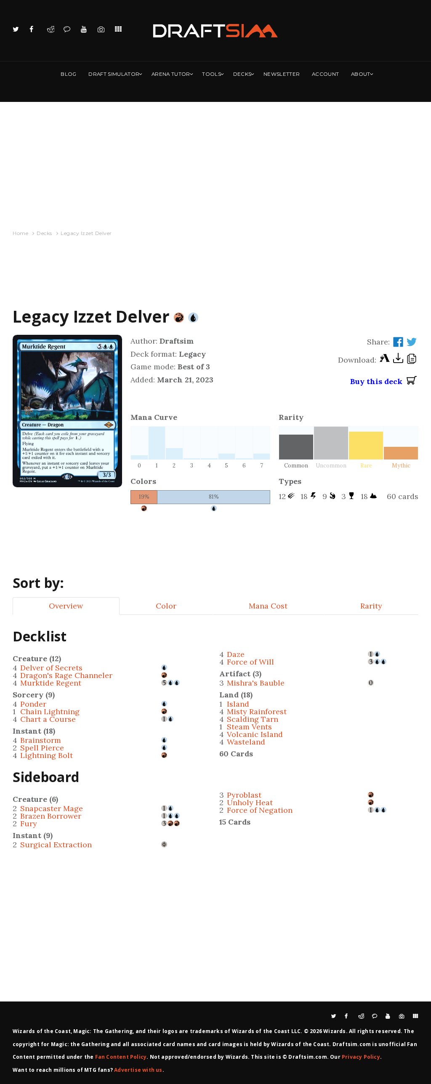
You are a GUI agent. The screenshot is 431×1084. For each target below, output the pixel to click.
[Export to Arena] (385, 360)
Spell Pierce (42, 748)
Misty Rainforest (257, 711)
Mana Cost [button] (268, 606)
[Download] (398, 360)
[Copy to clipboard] (412, 360)
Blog (68, 74)
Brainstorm (40, 740)
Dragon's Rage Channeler (66, 675)
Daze (236, 654)
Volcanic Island (255, 734)
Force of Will (250, 662)
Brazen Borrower (50, 816)
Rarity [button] (371, 606)
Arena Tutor (171, 74)
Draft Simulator (113, 74)
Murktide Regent (50, 683)
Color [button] (166, 606)
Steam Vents (249, 727)
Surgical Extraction (56, 844)
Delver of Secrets (51, 668)
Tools (211, 74)
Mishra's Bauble (256, 683)
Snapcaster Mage (51, 808)
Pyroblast (244, 795)
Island (238, 704)
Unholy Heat (250, 802)
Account (325, 74)
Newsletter (281, 74)
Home (20, 233)
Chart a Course (48, 719)
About (360, 74)
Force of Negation (260, 810)
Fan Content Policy (121, 1056)
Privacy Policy (361, 1056)
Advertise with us (138, 1069)
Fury (28, 823)
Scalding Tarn (252, 719)
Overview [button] (66, 606)
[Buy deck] (412, 381)
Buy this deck (378, 381)
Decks (242, 74)
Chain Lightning (50, 711)
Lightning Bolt (46, 755)
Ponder (33, 704)
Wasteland (246, 742)
